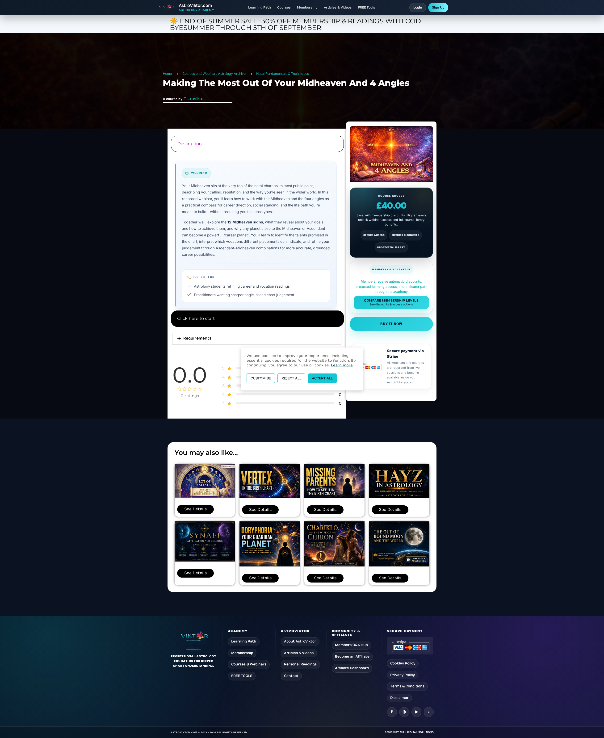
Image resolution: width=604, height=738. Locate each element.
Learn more (342, 365)
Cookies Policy (402, 663)
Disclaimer (399, 698)
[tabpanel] (257, 231)
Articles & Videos (338, 7)
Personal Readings (300, 664)
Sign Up (438, 7)
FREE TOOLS (241, 676)
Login (417, 7)
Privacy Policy (402, 675)
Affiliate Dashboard (352, 668)
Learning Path (259, 7)
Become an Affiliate (352, 656)
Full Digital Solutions (417, 732)
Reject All (291, 378)
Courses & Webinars (248, 664)
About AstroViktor (300, 641)
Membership (307, 7)
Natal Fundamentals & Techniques (282, 73)
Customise (261, 378)
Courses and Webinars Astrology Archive (214, 73)
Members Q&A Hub (351, 645)
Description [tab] (189, 143)
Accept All (322, 378)
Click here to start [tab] (196, 318)
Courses (284, 7)
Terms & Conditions (407, 686)
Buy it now (391, 324)
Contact (291, 676)
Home (167, 73)
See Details (195, 509)
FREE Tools (366, 7)
